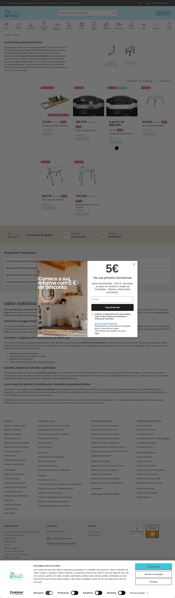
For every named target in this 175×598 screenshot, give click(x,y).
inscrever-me (112, 307)
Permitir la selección (154, 574)
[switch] (74, 593)
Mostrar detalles (137, 593)
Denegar (153, 582)
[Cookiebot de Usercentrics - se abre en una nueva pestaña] (16, 593)
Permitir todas (153, 567)
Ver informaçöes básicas (106, 323)
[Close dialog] (134, 264)
